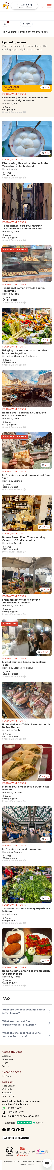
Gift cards (7, 1089)
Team (5, 1063)
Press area (7, 1059)
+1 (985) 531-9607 (15, 1112)
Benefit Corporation (42, 1162)
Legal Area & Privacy (27, 1164)
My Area (6, 1076)
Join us (5, 1066)
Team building (9, 1096)
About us (6, 1056)
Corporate (7, 1092)
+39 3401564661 (14, 1108)
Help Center (8, 1085)
